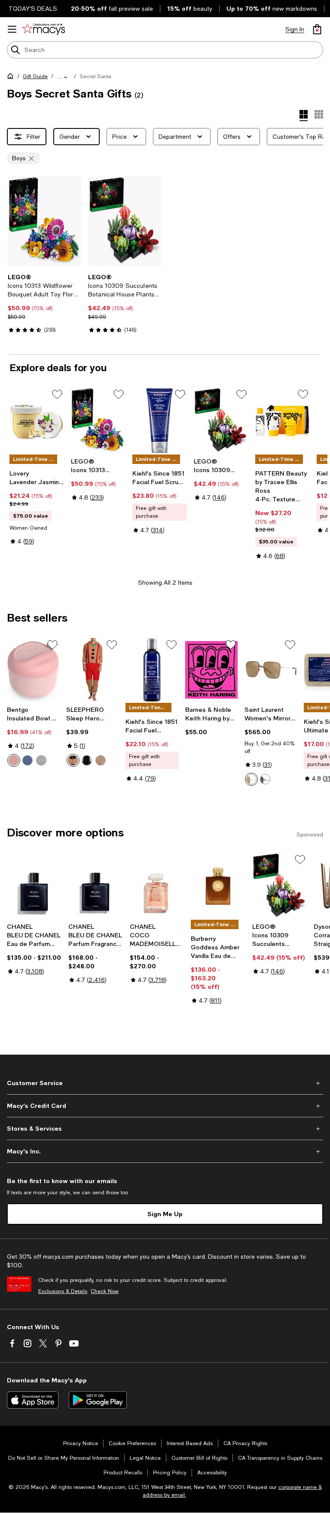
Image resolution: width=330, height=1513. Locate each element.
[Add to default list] (57, 394)
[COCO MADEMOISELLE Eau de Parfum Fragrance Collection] (157, 886)
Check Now (105, 1291)
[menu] (12, 29)
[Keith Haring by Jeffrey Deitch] (211, 670)
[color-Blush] (14, 760)
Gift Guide (35, 76)
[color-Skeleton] (87, 760)
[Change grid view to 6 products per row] (319, 114)
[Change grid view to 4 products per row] (303, 115)
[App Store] (32, 1400)
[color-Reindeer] (100, 760)
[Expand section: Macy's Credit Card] (165, 1106)
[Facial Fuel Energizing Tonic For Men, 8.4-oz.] (151, 670)
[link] (44, 303)
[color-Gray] (41, 760)
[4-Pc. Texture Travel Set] (282, 420)
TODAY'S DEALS (33, 8)
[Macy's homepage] (12, 78)
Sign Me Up (165, 1213)
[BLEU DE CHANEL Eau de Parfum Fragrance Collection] (34, 886)
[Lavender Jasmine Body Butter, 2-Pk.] (36, 420)
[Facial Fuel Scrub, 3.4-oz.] (159, 420)
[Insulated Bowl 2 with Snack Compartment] (33, 670)
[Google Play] (98, 1400)
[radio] (14, 760)
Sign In (294, 29)
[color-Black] (265, 779)
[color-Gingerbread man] (73, 760)
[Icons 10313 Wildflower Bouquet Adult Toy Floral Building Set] (44, 221)
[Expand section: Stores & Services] (165, 1128)
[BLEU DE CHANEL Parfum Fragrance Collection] (95, 886)
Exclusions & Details (62, 1291)
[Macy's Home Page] (43, 29)
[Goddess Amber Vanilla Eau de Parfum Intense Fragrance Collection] (218, 886)
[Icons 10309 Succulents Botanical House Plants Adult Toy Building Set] (125, 221)
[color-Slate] (27, 760)
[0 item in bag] (317, 29)
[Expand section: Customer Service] (165, 1083)
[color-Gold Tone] (251, 779)
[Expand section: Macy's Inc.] (165, 1151)
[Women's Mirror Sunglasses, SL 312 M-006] (270, 670)
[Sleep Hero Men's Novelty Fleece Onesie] (92, 670)
